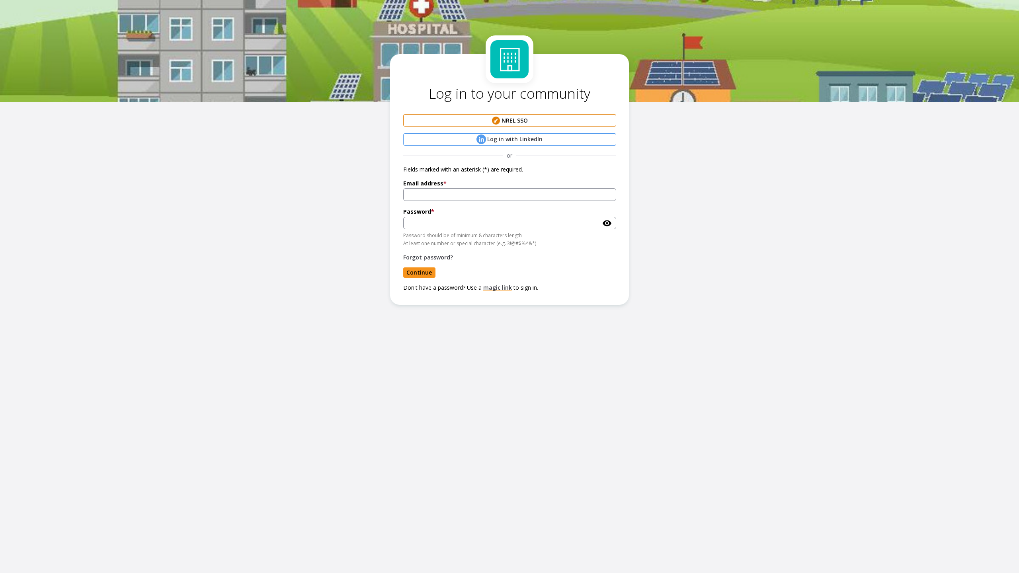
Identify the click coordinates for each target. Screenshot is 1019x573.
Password (417, 211)
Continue (419, 272)
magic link (497, 287)
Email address (423, 183)
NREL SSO (515, 120)
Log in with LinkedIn (515, 139)
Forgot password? (428, 257)
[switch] (607, 223)
